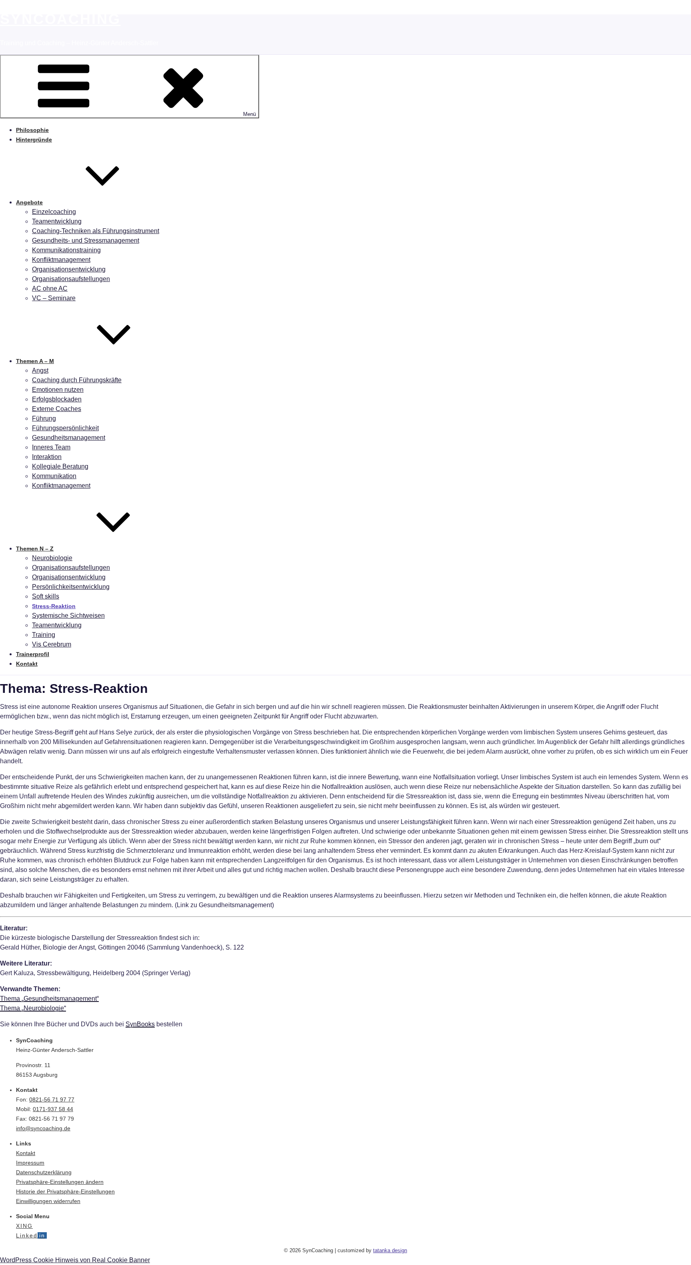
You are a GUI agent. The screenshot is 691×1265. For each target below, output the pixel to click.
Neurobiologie (52, 558)
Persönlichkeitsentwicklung (71, 586)
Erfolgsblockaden (57, 399)
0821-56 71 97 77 (51, 1099)
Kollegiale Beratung (60, 466)
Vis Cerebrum (51, 644)
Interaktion (47, 456)
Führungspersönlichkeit (65, 428)
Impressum (30, 1162)
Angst (40, 370)
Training (43, 634)
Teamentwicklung (57, 221)
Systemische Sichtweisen (68, 615)
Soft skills (45, 596)
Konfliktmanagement (61, 259)
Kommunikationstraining (66, 250)
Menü (249, 114)
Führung (44, 418)
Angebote (29, 202)
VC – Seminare (54, 298)
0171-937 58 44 (53, 1109)
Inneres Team (51, 447)
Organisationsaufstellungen (71, 278)
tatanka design (390, 1250)
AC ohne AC (50, 288)
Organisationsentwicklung (69, 269)
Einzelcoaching (54, 211)
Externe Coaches (56, 408)
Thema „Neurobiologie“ (33, 1008)
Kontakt (27, 663)
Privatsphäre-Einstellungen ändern (60, 1182)
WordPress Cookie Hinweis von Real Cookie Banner (75, 1260)
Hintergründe (34, 139)
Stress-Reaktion (54, 606)
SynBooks (140, 1024)
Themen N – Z (35, 548)
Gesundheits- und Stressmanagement (85, 240)
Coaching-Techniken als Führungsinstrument (95, 230)
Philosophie (32, 130)
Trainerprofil (32, 654)
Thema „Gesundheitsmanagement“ (49, 998)
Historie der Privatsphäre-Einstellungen (65, 1191)
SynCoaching (60, 19)
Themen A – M (35, 361)
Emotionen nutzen (58, 389)
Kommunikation (54, 476)
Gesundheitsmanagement (68, 437)
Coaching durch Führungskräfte (77, 380)
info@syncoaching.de (43, 1128)
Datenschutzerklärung (44, 1172)
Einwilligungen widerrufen (48, 1201)
